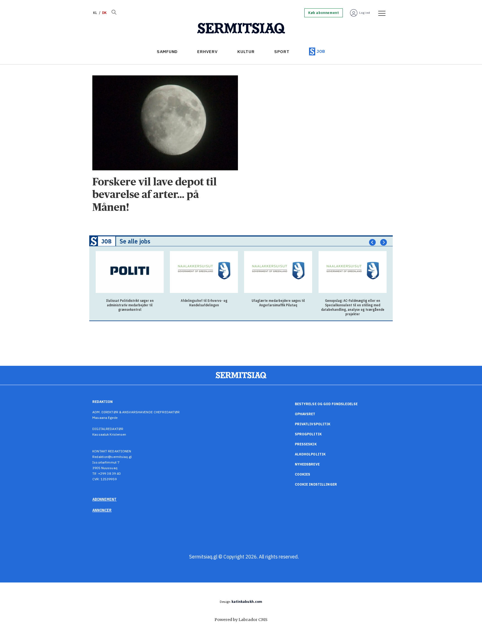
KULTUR (246, 51)
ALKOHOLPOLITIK (310, 454)
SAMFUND (167, 51)
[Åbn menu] (380, 13)
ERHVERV (207, 51)
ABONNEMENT (104, 499)
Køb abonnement (323, 13)
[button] (372, 242)
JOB (321, 51)
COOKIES (302, 474)
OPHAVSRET (305, 414)
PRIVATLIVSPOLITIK (313, 424)
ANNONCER (102, 510)
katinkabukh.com (247, 602)
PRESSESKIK (306, 444)
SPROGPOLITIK (308, 434)
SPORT (282, 51)
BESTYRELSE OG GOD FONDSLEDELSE (326, 404)
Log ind (364, 13)
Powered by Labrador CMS (241, 619)
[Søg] (114, 13)
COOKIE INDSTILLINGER (316, 484)
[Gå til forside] (241, 28)
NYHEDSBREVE (307, 464)
